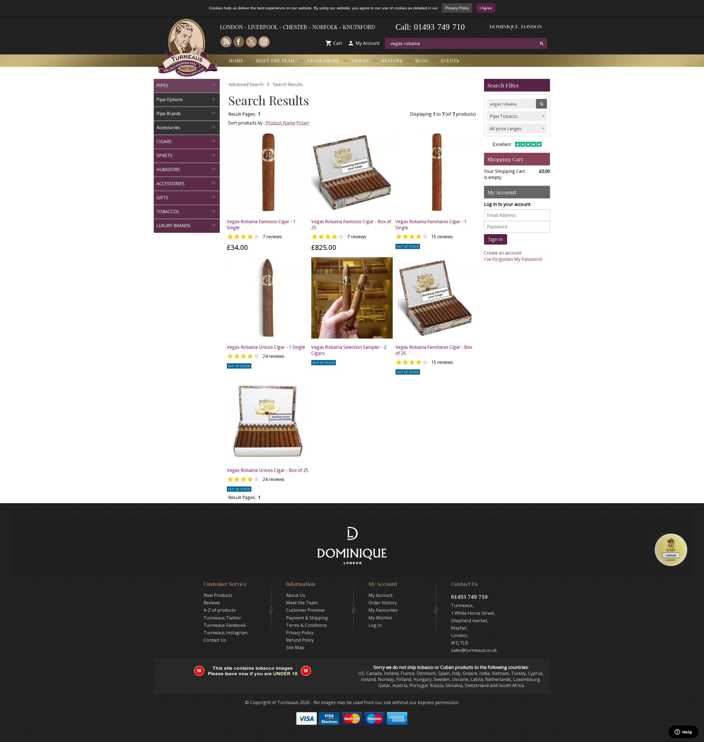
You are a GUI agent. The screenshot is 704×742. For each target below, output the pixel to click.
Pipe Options (186, 99)
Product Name (280, 123)
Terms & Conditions (306, 625)
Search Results (288, 84)
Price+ (302, 123)
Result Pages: (242, 497)
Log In (375, 625)
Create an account (502, 253)
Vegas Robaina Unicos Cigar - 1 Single (266, 347)
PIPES (186, 85)
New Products (218, 595)
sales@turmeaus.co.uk (474, 650)
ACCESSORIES (186, 183)
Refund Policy (300, 640)
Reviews (392, 60)
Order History (383, 603)
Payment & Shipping (307, 618)
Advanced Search (246, 84)
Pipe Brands (186, 113)
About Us (295, 595)
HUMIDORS (186, 169)
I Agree (486, 8)
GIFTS (186, 197)
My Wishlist (380, 618)
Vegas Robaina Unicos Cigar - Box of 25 (267, 470)
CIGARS (186, 141)
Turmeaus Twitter (222, 618)
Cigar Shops (323, 60)
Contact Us (215, 640)
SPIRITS (186, 155)
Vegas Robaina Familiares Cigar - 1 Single (431, 224)
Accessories (186, 127)
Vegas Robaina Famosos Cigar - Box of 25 (351, 224)
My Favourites (383, 610)
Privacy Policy (457, 8)
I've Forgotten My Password (513, 259)
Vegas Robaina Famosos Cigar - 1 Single (261, 224)
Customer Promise (305, 610)
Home (236, 60)
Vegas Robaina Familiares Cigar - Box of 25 (433, 350)
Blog (421, 60)
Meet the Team (275, 60)
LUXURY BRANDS (186, 225)
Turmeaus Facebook (225, 625)
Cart (337, 43)
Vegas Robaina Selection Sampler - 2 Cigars (348, 350)
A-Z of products (220, 610)
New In (360, 60)
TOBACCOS (186, 211)
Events (450, 60)
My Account (368, 43)
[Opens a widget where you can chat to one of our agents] (683, 732)
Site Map (295, 647)
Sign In (495, 239)
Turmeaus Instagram (226, 633)
